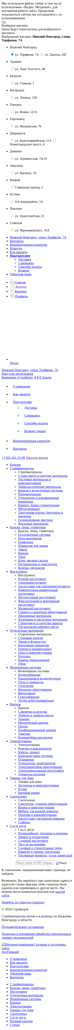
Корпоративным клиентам (28, 244)
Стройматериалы (22, 984)
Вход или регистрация (17, 373)
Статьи (15, 1025)
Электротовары (21, 1006)
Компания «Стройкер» (18, 377)
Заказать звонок (37, 457)
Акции (47, 377)
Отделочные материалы (26, 995)
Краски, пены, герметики (28, 988)
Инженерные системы (25, 999)
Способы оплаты (30, 267)
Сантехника (18, 1013)
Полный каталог (21, 1021)
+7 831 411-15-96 (13, 457)
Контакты (17, 241)
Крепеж (15, 1002)
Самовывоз (26, 263)
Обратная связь (20, 274)
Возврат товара (35, 431)
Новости (16, 248)
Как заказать (18, 252)
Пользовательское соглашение (23, 927)
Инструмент (18, 991)
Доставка (24, 259)
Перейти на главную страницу (23, 902)
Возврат (23, 270)
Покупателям (22, 402)
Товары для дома (22, 1010)
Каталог (15, 464)
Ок (4, 22)
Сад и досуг (18, 1017)
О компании (21, 386)
